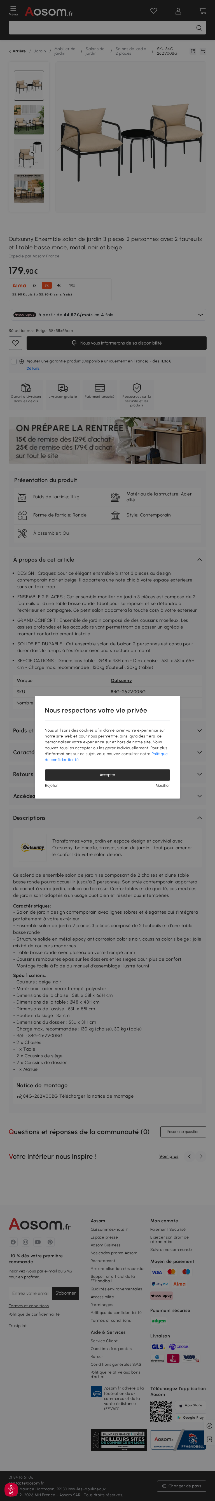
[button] (11, 1489)
